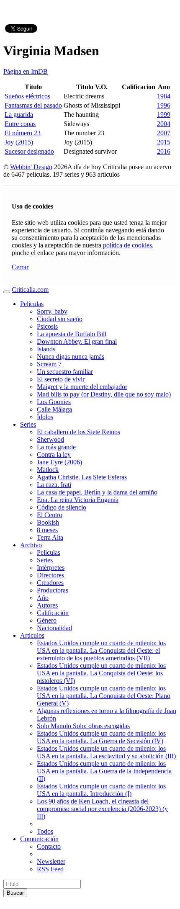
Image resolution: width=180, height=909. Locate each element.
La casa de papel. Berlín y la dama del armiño (97, 492)
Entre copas (20, 123)
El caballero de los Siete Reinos (78, 431)
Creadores (50, 582)
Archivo (31, 544)
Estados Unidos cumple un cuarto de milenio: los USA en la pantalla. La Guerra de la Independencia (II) (104, 771)
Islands (46, 349)
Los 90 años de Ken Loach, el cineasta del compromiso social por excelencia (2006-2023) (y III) (102, 809)
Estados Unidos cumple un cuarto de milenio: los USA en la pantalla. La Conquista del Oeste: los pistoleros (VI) (101, 673)
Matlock (48, 469)
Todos (45, 831)
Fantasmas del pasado (33, 105)
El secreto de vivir (61, 379)
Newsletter (51, 861)
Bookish (48, 522)
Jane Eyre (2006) (59, 462)
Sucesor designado (29, 151)
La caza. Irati (54, 484)
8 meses (47, 529)
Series (28, 424)
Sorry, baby (52, 311)
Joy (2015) (19, 142)
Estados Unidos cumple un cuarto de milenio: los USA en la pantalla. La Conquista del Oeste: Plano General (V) (103, 696)
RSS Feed (50, 869)
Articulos (32, 635)
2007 (163, 132)
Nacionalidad (54, 627)
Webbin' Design (31, 166)
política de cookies (127, 245)
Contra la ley (54, 454)
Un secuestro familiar (65, 371)
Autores (47, 605)
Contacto (49, 846)
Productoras (52, 590)
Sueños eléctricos (27, 96)
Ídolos (45, 416)
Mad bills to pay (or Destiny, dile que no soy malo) (104, 394)
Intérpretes (50, 567)
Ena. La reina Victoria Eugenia (77, 499)
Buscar (15, 893)
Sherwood (50, 439)
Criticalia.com (30, 289)
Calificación (53, 612)
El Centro (49, 514)
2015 (163, 142)
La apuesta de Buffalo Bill (71, 333)
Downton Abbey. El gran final (77, 341)
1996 (163, 105)
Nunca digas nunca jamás (70, 356)
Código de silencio (61, 507)
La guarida (19, 114)
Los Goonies (54, 401)
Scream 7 (49, 364)
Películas (48, 552)
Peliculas (32, 303)
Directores (50, 575)
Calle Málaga (54, 409)
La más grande (56, 447)
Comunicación (39, 838)
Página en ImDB (25, 71)
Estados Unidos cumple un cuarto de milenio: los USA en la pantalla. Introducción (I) (101, 790)
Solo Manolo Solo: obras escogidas (83, 725)
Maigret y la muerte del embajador (82, 386)
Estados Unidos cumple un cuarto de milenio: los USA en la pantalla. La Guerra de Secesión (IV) (101, 737)
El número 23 (23, 132)
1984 (163, 96)
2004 (163, 123)
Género (47, 620)
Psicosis (47, 326)
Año (43, 597)
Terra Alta (50, 537)
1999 (163, 114)
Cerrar (20, 266)
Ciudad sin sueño (59, 318)
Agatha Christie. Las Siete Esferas (82, 477)
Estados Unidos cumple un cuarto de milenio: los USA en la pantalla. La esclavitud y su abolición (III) (106, 752)
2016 (163, 151)
